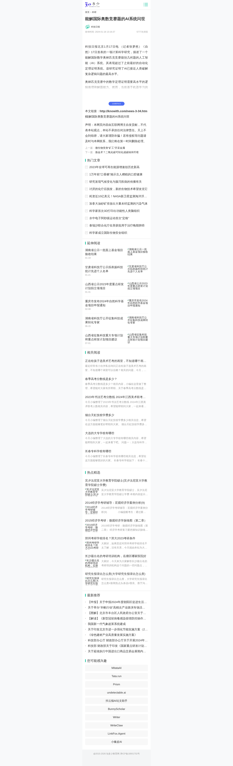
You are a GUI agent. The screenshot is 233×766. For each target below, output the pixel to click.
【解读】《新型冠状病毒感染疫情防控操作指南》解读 (123, 618)
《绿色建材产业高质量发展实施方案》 (112, 634)
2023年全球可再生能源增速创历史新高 (114, 167)
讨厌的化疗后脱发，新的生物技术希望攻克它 (118, 189)
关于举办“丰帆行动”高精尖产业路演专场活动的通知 (121, 607)
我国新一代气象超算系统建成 (107, 624)
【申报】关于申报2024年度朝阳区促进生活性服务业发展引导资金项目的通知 (138, 602)
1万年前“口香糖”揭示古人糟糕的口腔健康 (115, 174)
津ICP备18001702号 (130, 753)
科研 (94, 12)
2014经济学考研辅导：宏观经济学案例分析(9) (115, 502)
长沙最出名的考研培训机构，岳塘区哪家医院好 (115, 556)
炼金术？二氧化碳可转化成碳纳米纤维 (117, 152)
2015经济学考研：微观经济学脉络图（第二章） (116, 520)
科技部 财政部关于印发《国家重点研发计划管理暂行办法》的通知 (130, 645)
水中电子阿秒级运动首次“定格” (109, 218)
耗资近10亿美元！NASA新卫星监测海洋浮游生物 (118, 196)
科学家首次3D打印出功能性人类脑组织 (114, 210)
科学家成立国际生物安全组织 (108, 232)
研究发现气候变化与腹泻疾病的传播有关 (115, 181)
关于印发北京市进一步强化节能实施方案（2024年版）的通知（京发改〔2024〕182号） (145, 629)
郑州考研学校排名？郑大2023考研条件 (110, 538)
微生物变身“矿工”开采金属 (110, 147)
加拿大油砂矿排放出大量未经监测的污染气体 (118, 203)
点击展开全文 (116, 103)
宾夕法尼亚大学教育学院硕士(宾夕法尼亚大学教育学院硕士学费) (116, 483)
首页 (87, 12)
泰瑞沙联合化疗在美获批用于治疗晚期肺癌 (117, 225)
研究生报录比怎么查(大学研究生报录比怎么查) (115, 573)
